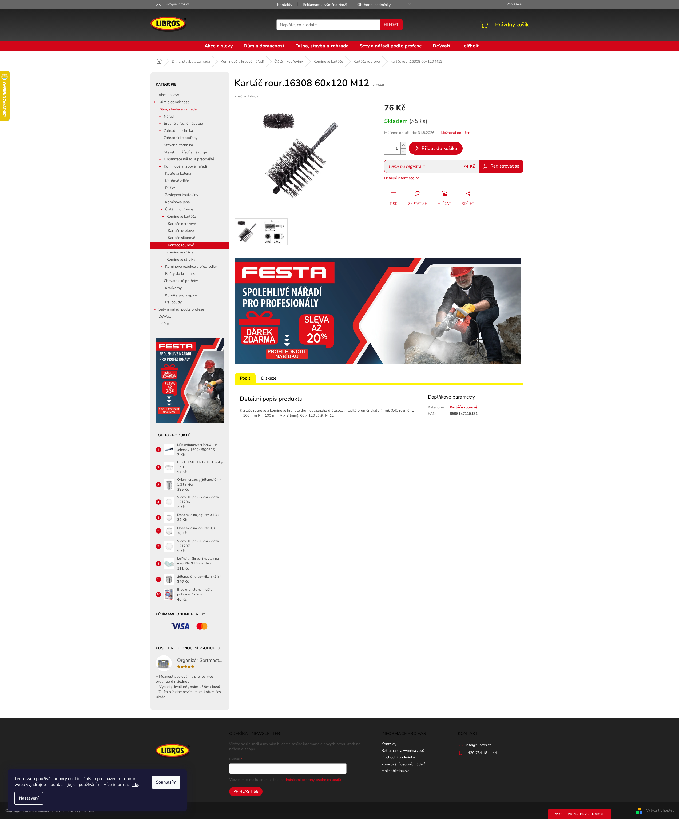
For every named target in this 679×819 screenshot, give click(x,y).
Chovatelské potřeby (181, 280)
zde (135, 785)
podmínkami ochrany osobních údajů (310, 779)
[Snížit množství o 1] (403, 151)
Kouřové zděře (177, 180)
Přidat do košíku (439, 148)
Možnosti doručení (456, 132)
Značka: (246, 96)
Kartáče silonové (181, 237)
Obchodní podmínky (374, 4)
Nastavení (29, 798)
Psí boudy (173, 302)
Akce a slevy (168, 94)
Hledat (391, 24)
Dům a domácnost (173, 102)
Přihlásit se (245, 791)
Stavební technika (178, 145)
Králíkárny (173, 288)
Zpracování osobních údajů (404, 764)
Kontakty (284, 4)
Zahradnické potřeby (180, 137)
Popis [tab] (245, 378)
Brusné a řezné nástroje (183, 123)
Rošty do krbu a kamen (184, 273)
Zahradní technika (178, 130)
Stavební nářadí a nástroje (185, 152)
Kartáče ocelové (181, 230)
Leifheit (164, 323)
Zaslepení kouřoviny (181, 194)
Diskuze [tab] (268, 378)
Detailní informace (399, 178)
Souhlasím (166, 782)
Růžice (170, 187)
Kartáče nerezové (182, 223)
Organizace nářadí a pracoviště (189, 159)
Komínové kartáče (181, 216)
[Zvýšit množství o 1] (403, 145)
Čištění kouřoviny (179, 209)
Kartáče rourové (181, 245)
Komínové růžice (179, 252)
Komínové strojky (180, 259)
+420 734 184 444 (481, 752)
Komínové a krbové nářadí (185, 166)
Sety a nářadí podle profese (181, 309)
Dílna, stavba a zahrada (177, 109)
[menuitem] (218, 46)
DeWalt (164, 316)
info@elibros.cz (478, 745)
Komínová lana (177, 202)
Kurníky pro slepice (181, 295)
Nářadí (169, 116)
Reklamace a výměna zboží (325, 4)
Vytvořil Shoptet (660, 810)
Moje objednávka (395, 770)
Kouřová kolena (178, 173)
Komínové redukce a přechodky (191, 266)
